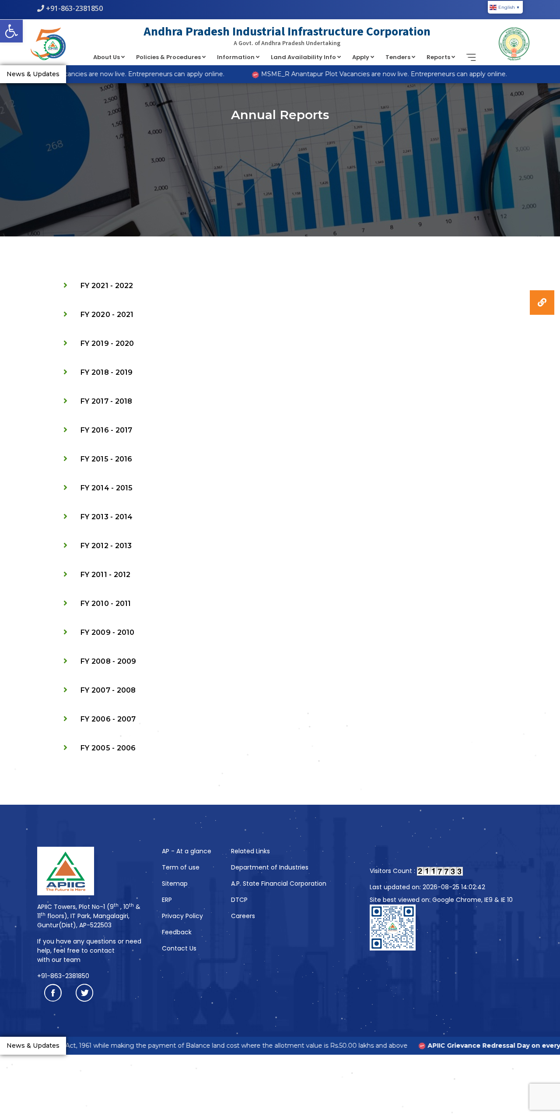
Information (236, 57)
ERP (167, 899)
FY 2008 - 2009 (108, 661)
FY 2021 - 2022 (106, 286)
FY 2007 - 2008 (108, 690)
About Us (107, 57)
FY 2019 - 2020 (107, 343)
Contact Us (179, 948)
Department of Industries (269, 867)
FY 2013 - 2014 (106, 517)
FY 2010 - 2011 (105, 603)
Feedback (177, 932)
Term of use (181, 867)
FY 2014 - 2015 (106, 488)
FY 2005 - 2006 (108, 748)
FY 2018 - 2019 (106, 372)
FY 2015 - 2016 (106, 459)
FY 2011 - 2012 (105, 574)
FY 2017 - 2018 (106, 401)
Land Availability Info (304, 57)
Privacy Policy (182, 916)
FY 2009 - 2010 (107, 632)
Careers (243, 916)
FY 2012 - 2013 (106, 546)
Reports (439, 57)
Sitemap (175, 883)
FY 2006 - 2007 (108, 719)
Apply (361, 57)
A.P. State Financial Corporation (278, 883)
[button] (11, 31)
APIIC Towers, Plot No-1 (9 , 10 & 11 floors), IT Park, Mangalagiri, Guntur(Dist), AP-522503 (88, 915)
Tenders (398, 57)
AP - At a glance (186, 851)
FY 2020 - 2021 (107, 314)
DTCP (239, 899)
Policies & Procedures (169, 57)
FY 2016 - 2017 (106, 430)
